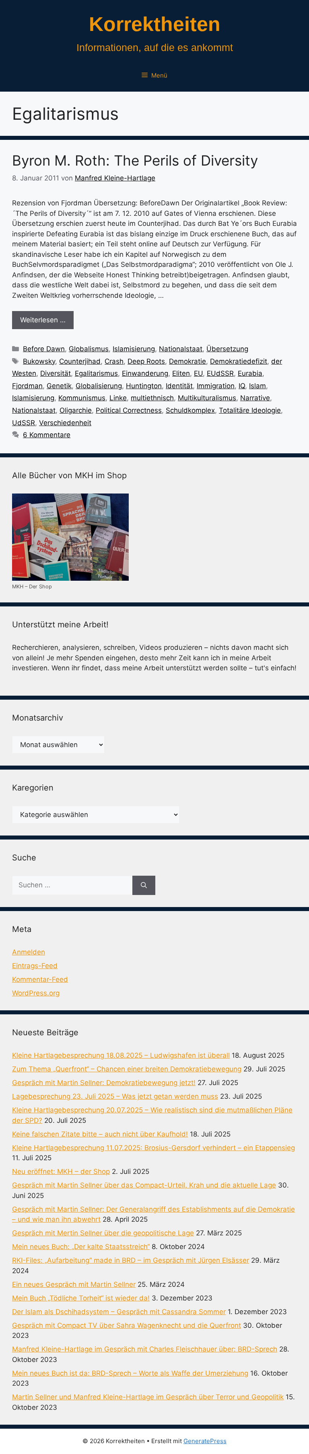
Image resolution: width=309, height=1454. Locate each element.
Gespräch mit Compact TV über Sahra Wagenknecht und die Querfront (126, 1325)
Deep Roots (146, 361)
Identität (179, 386)
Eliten (181, 373)
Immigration (216, 386)
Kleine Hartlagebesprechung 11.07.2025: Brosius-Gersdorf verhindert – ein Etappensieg (153, 1148)
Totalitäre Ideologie (250, 410)
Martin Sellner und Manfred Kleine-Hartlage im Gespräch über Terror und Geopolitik (148, 1397)
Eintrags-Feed (35, 966)
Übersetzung (227, 349)
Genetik (59, 386)
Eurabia (250, 373)
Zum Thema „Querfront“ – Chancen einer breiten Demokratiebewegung (126, 1069)
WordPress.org (36, 993)
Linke (118, 398)
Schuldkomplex (190, 410)
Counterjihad (80, 361)
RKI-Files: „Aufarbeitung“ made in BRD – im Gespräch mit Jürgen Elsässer (130, 1260)
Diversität (55, 373)
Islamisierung (134, 349)
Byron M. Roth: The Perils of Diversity (135, 160)
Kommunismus (81, 398)
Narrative (255, 398)
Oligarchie (76, 410)
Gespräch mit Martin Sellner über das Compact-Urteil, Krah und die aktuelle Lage (144, 1185)
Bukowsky (39, 361)
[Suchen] (143, 885)
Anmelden (28, 952)
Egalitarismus (96, 373)
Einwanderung (145, 373)
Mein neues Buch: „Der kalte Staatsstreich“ (81, 1247)
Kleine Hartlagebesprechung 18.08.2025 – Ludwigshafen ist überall (121, 1055)
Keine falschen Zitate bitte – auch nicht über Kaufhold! (100, 1134)
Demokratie (187, 361)
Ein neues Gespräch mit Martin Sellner (74, 1284)
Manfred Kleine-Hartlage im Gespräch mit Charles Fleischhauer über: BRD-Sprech (144, 1349)
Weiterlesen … (43, 320)
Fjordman (27, 386)
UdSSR (23, 423)
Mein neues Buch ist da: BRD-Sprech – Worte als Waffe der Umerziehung (130, 1373)
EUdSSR (220, 373)
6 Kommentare (46, 435)
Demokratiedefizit (238, 361)
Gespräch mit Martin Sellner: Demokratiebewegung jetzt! (104, 1083)
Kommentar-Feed (40, 979)
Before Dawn (44, 349)
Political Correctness (129, 410)
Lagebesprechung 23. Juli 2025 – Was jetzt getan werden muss (115, 1096)
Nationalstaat (180, 349)
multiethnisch (152, 398)
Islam (257, 386)
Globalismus (89, 349)
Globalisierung (99, 386)
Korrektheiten (154, 24)
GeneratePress (205, 1441)
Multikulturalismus (207, 398)
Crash (114, 361)
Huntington (144, 386)
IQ (242, 386)
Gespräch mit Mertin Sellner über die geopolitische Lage (103, 1233)
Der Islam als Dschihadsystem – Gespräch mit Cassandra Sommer (119, 1312)
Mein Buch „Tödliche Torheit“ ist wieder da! (81, 1298)
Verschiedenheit (65, 423)
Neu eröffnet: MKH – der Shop (61, 1171)
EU (198, 373)
